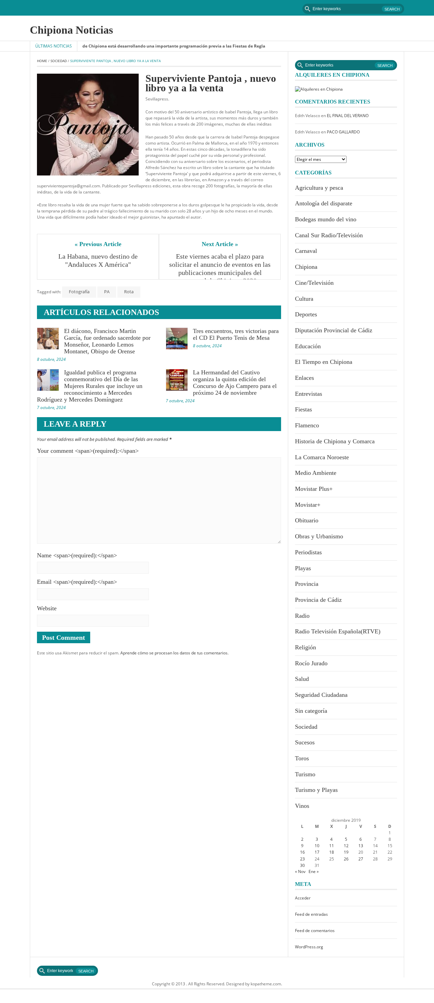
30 (302, 865)
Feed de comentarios (315, 930)
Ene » (314, 871)
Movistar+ (307, 504)
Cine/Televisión (314, 282)
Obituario (306, 520)
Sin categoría (311, 710)
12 (346, 846)
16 (302, 852)
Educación (308, 346)
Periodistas (308, 552)
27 (360, 859)
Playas (303, 568)
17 (317, 852)
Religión (305, 647)
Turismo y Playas (316, 789)
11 (331, 846)
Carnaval (306, 250)
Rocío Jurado (311, 663)
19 (346, 852)
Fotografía (79, 292)
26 (346, 859)
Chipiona (306, 266)
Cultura (304, 298)
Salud (302, 678)
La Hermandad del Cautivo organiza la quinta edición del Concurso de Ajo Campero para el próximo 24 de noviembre (235, 382)
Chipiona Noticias (71, 30)
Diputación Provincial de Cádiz (333, 330)
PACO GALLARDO (343, 132)
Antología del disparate (323, 203)
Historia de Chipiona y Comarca (335, 441)
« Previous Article (98, 244)
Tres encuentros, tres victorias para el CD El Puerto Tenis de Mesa (236, 334)
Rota (129, 292)
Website (47, 608)
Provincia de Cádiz (318, 599)
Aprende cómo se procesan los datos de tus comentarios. (174, 653)
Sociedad (59, 60)
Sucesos (305, 742)
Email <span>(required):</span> (77, 582)
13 (360, 846)
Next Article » (220, 244)
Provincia (306, 583)
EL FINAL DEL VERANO (348, 115)
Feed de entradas (311, 914)
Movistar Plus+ (314, 488)
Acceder (303, 898)
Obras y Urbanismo (319, 536)
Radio (302, 615)
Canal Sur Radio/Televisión (329, 235)
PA (107, 292)
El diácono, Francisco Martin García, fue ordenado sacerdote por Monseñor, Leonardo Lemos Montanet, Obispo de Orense (107, 341)
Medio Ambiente (315, 472)
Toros (302, 758)
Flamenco (307, 425)
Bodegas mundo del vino (325, 219)
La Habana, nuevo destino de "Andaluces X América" (98, 260)
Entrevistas (308, 393)
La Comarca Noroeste (322, 457)
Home (42, 60)
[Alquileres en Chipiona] (319, 89)
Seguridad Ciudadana (321, 694)
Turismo (305, 774)
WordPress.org (309, 947)
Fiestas (303, 409)
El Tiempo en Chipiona (323, 361)
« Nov (300, 871)
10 (317, 846)
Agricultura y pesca (319, 187)
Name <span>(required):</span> (77, 555)
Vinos (302, 805)
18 (331, 852)
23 (302, 859)
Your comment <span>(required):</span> (88, 451)
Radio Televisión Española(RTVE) (337, 631)
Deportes (306, 314)
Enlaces (304, 377)
